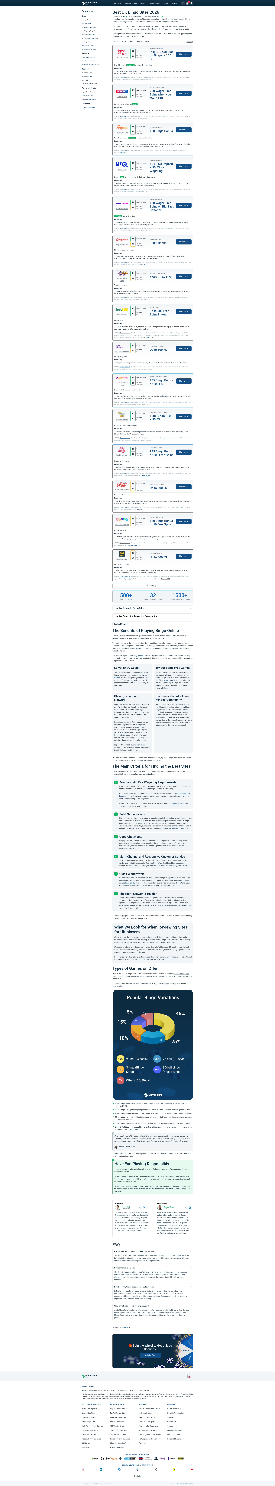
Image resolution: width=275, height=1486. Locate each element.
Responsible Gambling (175, 1439)
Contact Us (171, 1422)
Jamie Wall (122, 16)
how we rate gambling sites (175, 957)
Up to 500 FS (158, 349)
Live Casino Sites (88, 1417)
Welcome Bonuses (155, 3)
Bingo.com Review (122, 245)
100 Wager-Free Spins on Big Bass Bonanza (162, 206)
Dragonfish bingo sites (179, 828)
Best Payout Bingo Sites (88, 34)
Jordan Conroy (156, 16)
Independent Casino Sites (91, 1439)
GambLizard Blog (174, 1409)
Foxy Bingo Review (122, 133)
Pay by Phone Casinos (118, 1409)
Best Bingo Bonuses (87, 42)
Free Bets (142, 1443)
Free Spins (143, 3)
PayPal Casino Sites (117, 1413)
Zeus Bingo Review (122, 559)
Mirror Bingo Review (122, 490)
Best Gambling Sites (89, 1409)
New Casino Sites (88, 1413)
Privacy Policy (86, 1484)
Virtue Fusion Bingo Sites (89, 61)
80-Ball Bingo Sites (87, 76)
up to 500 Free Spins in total (159, 312)
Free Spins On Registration (149, 1426)
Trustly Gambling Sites (118, 1430)
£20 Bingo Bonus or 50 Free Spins (161, 522)
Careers (170, 1426)
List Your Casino (173, 1435)
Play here (183, 54)
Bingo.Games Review (122, 351)
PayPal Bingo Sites (87, 95)
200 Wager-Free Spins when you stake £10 (160, 94)
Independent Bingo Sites (89, 49)
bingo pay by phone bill (134, 883)
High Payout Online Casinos (92, 1426)
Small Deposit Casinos (90, 1435)
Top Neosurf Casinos (118, 1435)
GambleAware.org (125, 77)
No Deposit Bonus (145, 1413)
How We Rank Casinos (175, 1413)
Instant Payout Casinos (90, 1430)
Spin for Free (150, 1355)
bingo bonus (138, 656)
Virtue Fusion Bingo (181, 974)
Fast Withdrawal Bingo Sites (90, 38)
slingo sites (133, 1130)
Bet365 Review (122, 314)
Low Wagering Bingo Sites (89, 31)
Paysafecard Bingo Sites (89, 99)
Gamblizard (115, 1327)
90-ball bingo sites (170, 680)
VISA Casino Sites (117, 1426)
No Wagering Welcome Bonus (150, 1439)
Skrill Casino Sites (117, 1422)
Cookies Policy (108, 1484)
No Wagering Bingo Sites (89, 27)
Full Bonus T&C (122, 152)
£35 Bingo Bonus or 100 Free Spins (161, 453)
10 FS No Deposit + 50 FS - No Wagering (161, 167)
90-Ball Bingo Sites (87, 73)
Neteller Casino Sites (118, 1417)
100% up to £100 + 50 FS (161, 417)
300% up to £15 (160, 277)
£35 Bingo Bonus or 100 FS (161, 382)
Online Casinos (117, 3)
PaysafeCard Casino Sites (120, 1439)
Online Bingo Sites (88, 1422)
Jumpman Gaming (139, 745)
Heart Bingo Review (121, 57)
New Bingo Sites (86, 23)
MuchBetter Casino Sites (119, 1443)
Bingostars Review (122, 208)
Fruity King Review (122, 419)
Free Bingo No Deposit (88, 45)
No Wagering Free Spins (148, 1430)
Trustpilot (137, 1476)
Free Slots (85, 1447)
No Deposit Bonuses (131, 3)
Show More (151, 586)
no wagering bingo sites (179, 803)
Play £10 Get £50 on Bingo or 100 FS (161, 55)
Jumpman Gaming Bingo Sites (90, 64)
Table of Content (121, 624)
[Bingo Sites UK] (189, 1376)
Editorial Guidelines (174, 1430)
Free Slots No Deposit (147, 1422)
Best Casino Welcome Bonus (149, 1409)
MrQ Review (122, 169)
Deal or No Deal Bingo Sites (89, 84)
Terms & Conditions (97, 1484)
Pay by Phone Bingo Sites (89, 92)
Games (166, 3)
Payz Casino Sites (117, 1447)
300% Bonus (158, 243)
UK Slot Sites (86, 1443)
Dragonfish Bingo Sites (88, 57)
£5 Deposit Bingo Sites (88, 107)
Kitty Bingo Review (122, 455)
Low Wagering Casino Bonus (150, 1435)
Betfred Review (122, 96)
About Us (174, 3)
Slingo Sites (85, 80)
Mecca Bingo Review (122, 524)
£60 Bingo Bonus (161, 131)
